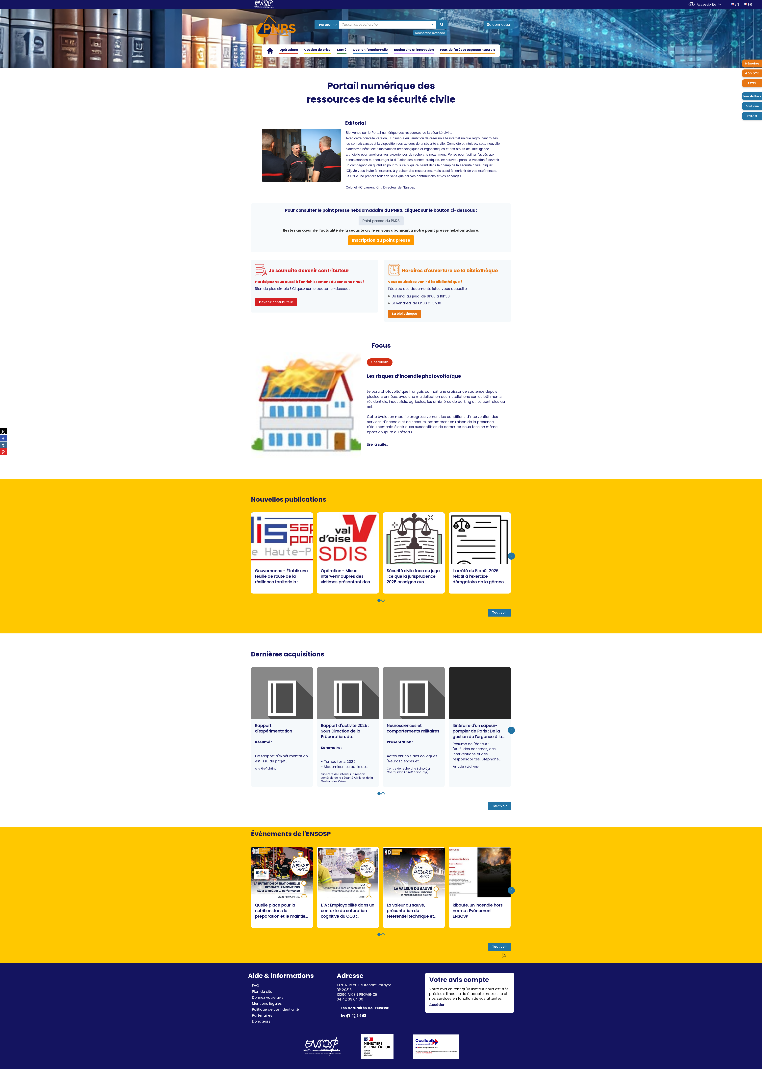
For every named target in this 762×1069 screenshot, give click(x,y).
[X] (353, 1015)
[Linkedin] (343, 1015)
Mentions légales (267, 1003)
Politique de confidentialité (275, 1009)
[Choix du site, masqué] (718, 3)
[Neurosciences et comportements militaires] (414, 727)
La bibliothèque (404, 313)
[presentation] (511, 556)
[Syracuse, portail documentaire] (276, 27)
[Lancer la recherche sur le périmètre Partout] (441, 25)
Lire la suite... (377, 444)
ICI (348, 171)
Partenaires (262, 1015)
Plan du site (262, 991)
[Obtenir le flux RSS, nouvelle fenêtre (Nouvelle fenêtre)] (504, 955)
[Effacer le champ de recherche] (432, 25)
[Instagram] (359, 1015)
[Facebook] (348, 1015)
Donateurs (261, 1021)
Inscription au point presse (381, 240)
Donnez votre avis (268, 997)
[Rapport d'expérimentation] (282, 727)
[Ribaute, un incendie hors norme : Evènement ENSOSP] (480, 887)
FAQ (255, 985)
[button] (379, 600)
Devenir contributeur (276, 302)
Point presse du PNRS (381, 220)
